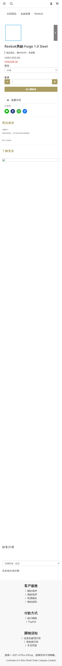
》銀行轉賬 (31, 618)
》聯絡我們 (31, 594)
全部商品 (11, 13)
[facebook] (13, 111)
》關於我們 (31, 591)
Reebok (38, 13)
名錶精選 (25, 13)
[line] (7, 111)
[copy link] (25, 111)
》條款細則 (31, 601)
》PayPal (31, 621)
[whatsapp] (19, 111)
